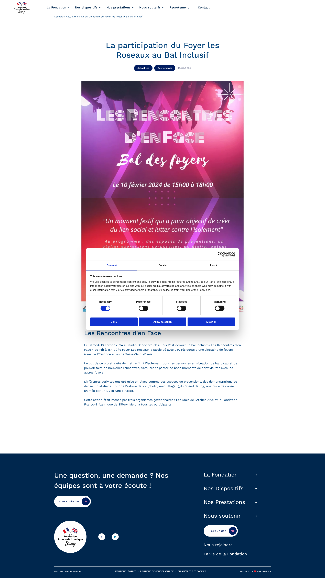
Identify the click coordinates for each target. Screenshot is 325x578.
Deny (114, 321)
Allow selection (162, 321)
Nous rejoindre (218, 544)
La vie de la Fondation (225, 554)
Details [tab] (162, 265)
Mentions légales (125, 571)
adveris (266, 571)
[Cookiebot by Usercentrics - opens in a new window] (220, 254)
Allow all (211, 321)
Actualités (72, 16)
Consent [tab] (112, 265)
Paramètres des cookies (192, 571)
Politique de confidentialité (157, 571)
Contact (204, 7)
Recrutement (179, 7)
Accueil (58, 16)
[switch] (143, 308)
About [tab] (213, 265)
